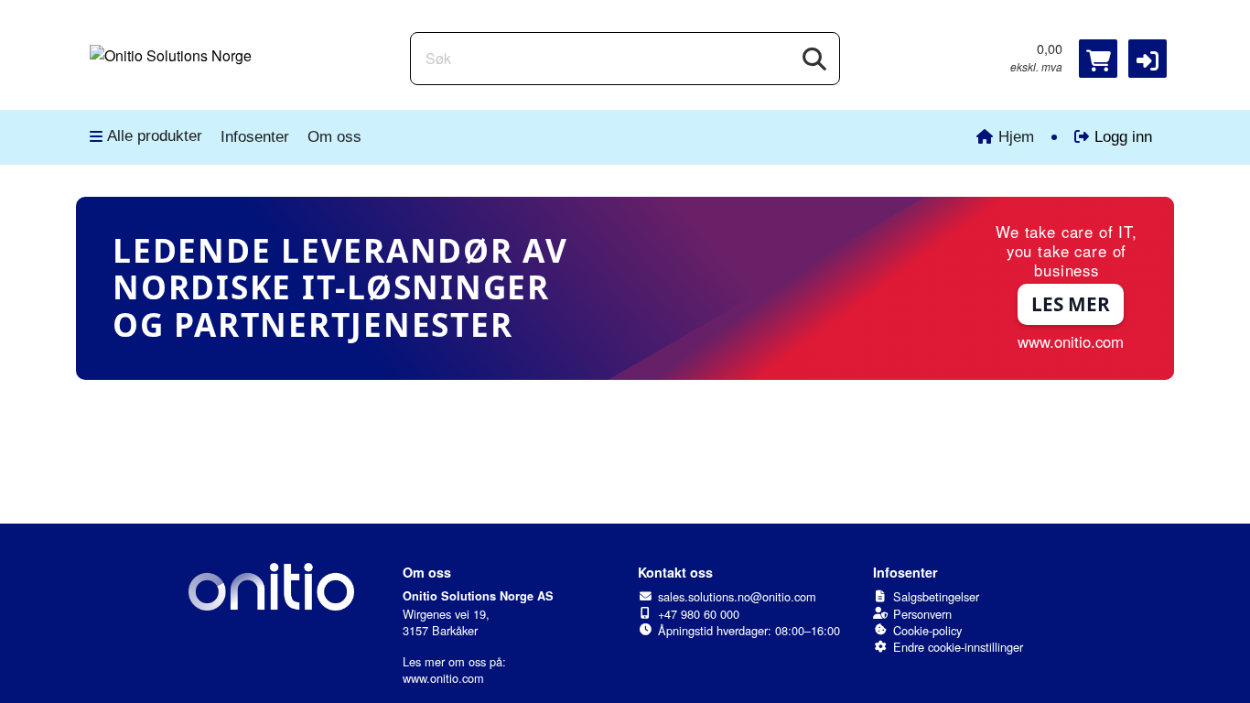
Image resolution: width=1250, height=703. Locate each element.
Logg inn (1123, 137)
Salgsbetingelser (936, 596)
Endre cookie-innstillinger (958, 647)
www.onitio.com (443, 678)
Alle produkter (154, 136)
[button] (1147, 58)
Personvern (922, 614)
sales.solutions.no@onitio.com (737, 596)
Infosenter (255, 137)
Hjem (1016, 137)
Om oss (334, 137)
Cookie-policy (927, 630)
